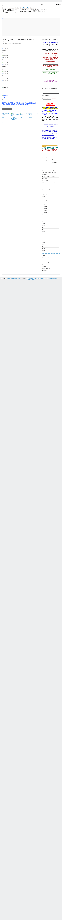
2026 (44, 196)
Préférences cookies (30, 279)
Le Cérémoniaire (46, 264)
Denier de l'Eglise (46, 262)
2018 (44, 229)
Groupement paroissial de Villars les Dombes (19, 8)
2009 (44, 248)
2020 (44, 225)
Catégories (23, 15)
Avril (45, 206)
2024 (44, 216)
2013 (44, 240)
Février (45, 210)
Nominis (45, 270)
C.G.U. (46, 278)
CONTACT (16, 15)
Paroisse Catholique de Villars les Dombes (13, 278)
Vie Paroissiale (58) (47, 189)
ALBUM (10, 15)
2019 (44, 227)
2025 (44, 214)
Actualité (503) (46, 174)
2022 (44, 221)
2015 (44, 235)
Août (45, 198)
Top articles (31, 278)
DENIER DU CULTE (47, 95)
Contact (35, 278)
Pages (30, 15)
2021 (44, 223)
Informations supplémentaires (51, 88)
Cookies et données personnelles (53, 278)
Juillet (45, 200)
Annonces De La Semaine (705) (49, 172)
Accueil (4, 15)
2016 (44, 233)
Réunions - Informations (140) (49, 182)
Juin (45, 202)
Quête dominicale (46, 257)
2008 (44, 250)
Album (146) (45, 180)
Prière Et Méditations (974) (48, 170)
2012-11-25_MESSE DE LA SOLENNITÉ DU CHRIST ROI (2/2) (18, 41)
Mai (44, 204)
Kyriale (44, 266)
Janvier (45, 212)
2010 (44, 246)
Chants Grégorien (46, 268)
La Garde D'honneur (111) (48, 184)
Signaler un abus (41, 278)
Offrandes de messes (47, 259)
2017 (44, 231)
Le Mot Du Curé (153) (47, 178)
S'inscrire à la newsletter (7, 108)
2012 (44, 242)
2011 (44, 244)
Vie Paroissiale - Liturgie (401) (49, 176)
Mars (45, 208)
